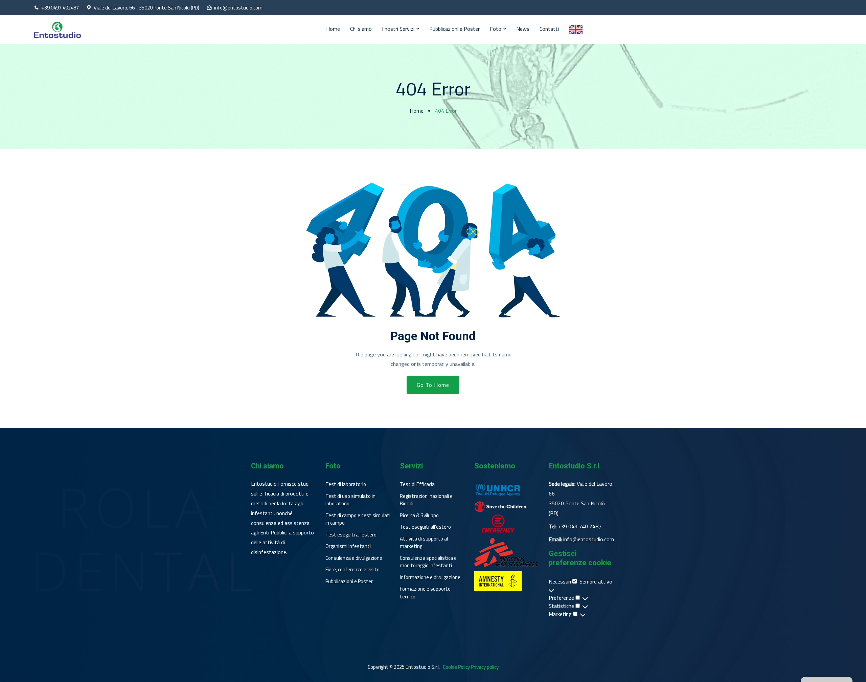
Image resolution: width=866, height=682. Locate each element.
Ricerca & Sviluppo (419, 515)
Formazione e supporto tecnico (425, 592)
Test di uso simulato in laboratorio (350, 500)
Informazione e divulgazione (430, 577)
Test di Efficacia (417, 484)
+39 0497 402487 (60, 8)
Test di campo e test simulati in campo (357, 519)
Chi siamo (361, 29)
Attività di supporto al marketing (424, 542)
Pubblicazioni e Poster (454, 29)
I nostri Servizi (398, 29)
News (522, 29)
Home (333, 29)
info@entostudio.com (238, 8)
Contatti (549, 29)
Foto (495, 29)
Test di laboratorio (345, 484)
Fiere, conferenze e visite (352, 569)
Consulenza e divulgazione (353, 558)
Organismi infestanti (348, 546)
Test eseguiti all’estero (351, 534)
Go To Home (433, 385)
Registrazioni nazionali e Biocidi (426, 500)
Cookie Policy (456, 667)
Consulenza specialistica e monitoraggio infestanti (428, 562)
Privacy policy (485, 667)
